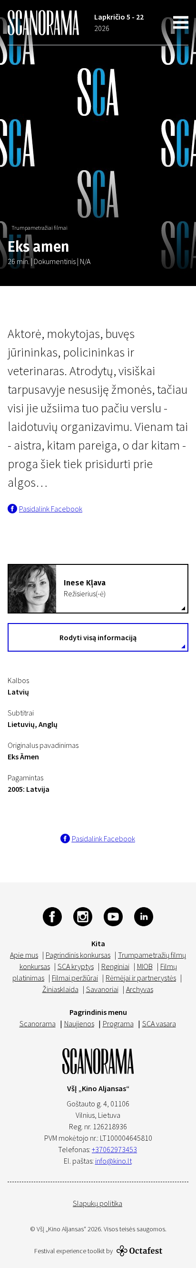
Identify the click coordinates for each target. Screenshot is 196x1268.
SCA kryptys (76, 966)
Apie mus (24, 955)
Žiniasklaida (60, 989)
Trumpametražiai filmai (39, 227)
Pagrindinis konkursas (78, 955)
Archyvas (139, 989)
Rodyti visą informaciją (98, 637)
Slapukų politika (97, 1203)
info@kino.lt (113, 1161)
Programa (118, 1023)
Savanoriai (102, 989)
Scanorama (38, 1023)
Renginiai (115, 966)
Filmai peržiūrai (75, 977)
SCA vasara (159, 1023)
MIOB (145, 966)
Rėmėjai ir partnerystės (141, 977)
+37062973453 (114, 1149)
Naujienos (79, 1023)
